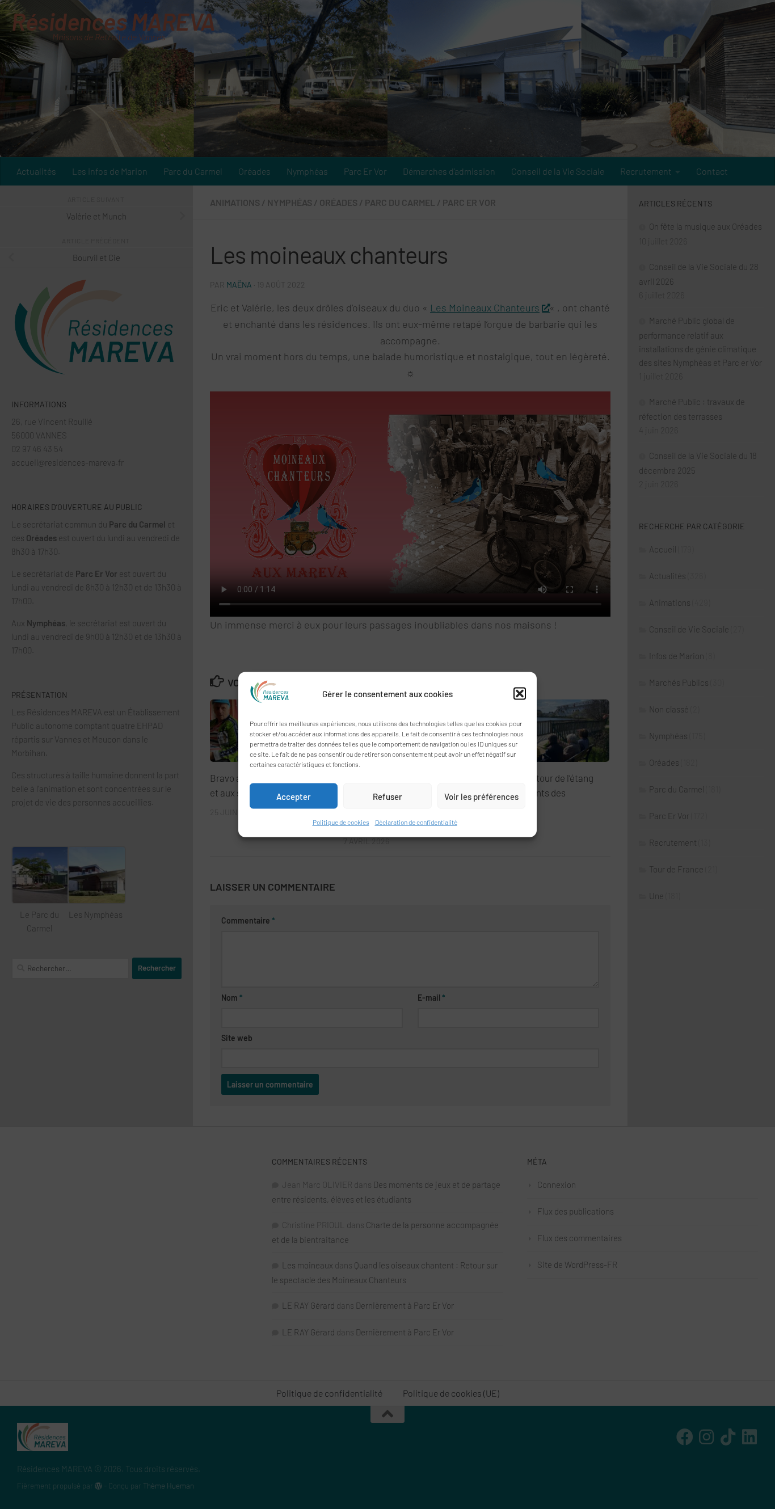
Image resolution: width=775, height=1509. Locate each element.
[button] (519, 693)
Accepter (293, 796)
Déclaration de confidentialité (416, 822)
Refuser (387, 796)
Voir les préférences (481, 796)
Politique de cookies (341, 822)
